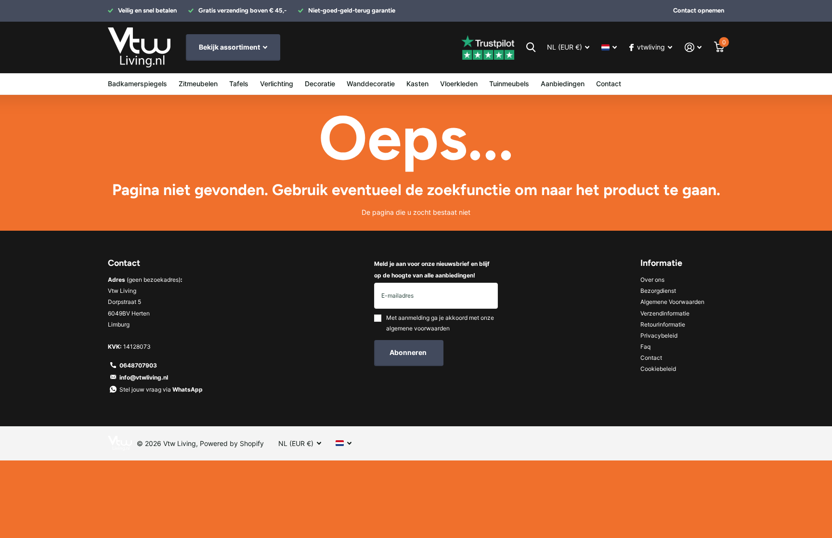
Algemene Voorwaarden (672, 301)
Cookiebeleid (658, 368)
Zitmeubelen (198, 83)
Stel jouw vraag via (161, 389)
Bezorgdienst (658, 290)
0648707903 (138, 365)
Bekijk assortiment (230, 47)
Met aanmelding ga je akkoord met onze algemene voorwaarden (440, 323)
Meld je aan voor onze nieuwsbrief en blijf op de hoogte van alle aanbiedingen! (432, 269)
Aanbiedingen (563, 83)
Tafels (238, 83)
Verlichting (276, 83)
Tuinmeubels (509, 83)
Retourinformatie (662, 324)
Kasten (417, 83)
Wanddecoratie (371, 83)
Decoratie (320, 83)
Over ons (652, 279)
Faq (645, 346)
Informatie (661, 263)
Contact (608, 83)
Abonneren (409, 352)
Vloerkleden (459, 83)
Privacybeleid (658, 335)
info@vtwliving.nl (143, 377)
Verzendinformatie (664, 313)
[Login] (693, 47)
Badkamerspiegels (137, 83)
